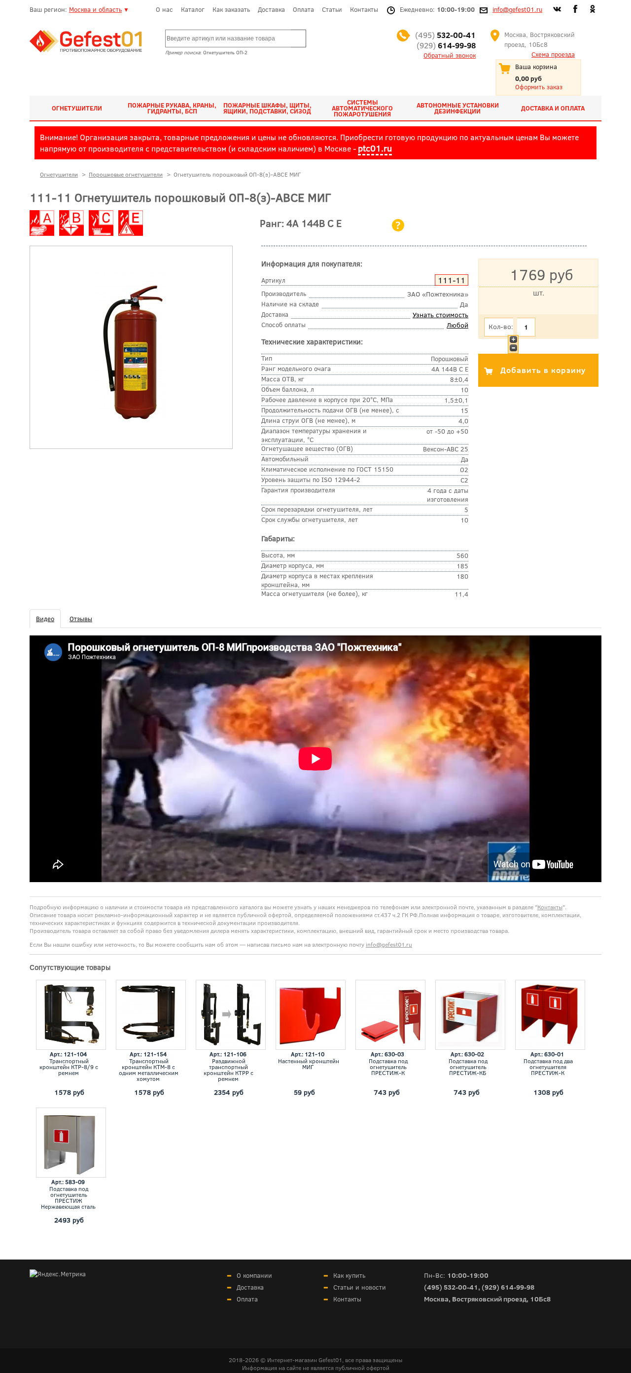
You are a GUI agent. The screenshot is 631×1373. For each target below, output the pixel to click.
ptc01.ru (375, 148)
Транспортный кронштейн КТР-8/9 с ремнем (68, 1066)
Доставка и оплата (553, 108)
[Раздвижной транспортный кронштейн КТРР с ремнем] (231, 1015)
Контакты (364, 9)
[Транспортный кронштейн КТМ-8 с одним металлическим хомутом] (151, 1015)
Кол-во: (501, 326)
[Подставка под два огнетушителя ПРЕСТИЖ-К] (550, 1015)
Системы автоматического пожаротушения (362, 108)
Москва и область (95, 9)
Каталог (193, 9)
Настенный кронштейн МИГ (308, 1064)
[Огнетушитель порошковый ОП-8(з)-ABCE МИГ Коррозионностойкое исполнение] (131, 417)
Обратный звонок (449, 55)
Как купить (349, 1275)
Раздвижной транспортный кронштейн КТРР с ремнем (228, 1069)
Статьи (332, 9)
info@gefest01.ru (517, 9)
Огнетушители (77, 108)
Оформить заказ (538, 86)
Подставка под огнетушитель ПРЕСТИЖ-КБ (468, 1066)
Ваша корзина (536, 66)
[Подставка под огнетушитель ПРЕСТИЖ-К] (390, 1015)
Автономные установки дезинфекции (458, 108)
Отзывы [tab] (81, 618)
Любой (457, 325)
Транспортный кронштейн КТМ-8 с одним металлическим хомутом (148, 1069)
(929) (446, 45)
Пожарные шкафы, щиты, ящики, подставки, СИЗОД (267, 108)
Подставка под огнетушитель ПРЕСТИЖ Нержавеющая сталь (68, 1197)
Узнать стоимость (440, 314)
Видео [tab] (45, 618)
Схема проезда (553, 54)
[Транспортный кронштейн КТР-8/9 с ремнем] (71, 1015)
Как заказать (231, 9)
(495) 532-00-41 (451, 1287)
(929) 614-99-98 (508, 1287)
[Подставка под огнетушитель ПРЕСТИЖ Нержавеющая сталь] (71, 1143)
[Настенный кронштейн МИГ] (311, 1015)
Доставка (271, 9)
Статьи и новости (359, 1287)
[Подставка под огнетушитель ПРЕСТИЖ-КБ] (470, 1015)
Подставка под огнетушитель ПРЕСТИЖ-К (388, 1066)
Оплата (303, 9)
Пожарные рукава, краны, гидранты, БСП (172, 108)
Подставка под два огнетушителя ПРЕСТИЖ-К (548, 1066)
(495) (445, 35)
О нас (164, 9)
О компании (254, 1275)
